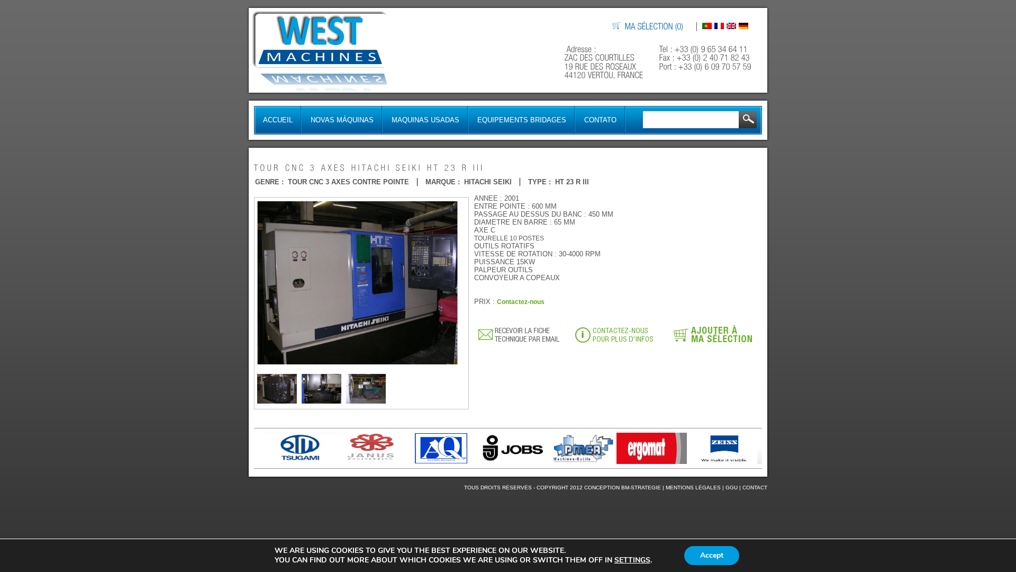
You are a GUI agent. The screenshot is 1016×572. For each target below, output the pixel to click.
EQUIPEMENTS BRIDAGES (521, 120)
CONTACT (754, 487)
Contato (600, 120)
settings (632, 560)
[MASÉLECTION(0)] (654, 26)
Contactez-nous (521, 302)
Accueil (278, 120)
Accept (711, 555)
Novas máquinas (342, 120)
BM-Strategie (641, 487)
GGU (731, 487)
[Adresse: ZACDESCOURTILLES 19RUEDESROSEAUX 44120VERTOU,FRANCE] (605, 62)
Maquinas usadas (425, 120)
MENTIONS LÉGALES (693, 487)
